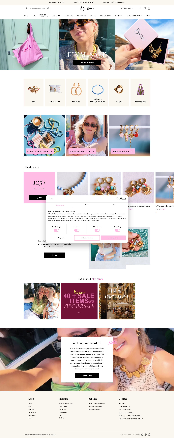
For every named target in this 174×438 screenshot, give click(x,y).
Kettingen (68, 15)
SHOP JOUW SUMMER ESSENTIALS (84, 2)
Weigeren (61, 238)
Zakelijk (93, 398)
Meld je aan (87, 376)
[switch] (76, 230)
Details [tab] (87, 205)
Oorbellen (56, 15)
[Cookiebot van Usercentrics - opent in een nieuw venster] (118, 199)
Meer (148, 15)
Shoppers (119, 15)
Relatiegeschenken (95, 409)
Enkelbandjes (105, 15)
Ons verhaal (62, 409)
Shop (31, 398)
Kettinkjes (32, 415)
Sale (26, 15)
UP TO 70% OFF (87, 62)
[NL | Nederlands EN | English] (127, 8)
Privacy (53, 434)
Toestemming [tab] (59, 205)
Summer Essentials (43, 15)
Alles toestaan (113, 238)
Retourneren (63, 406)
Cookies (61, 418)
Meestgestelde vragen (65, 403)
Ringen (93, 15)
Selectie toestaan (87, 238)
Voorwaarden (63, 412)
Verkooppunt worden (95, 406)
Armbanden (81, 15)
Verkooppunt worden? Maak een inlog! (114, 2)
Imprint (61, 415)
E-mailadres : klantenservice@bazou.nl (131, 418)
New (33, 15)
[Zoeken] (48, 8)
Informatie (64, 398)
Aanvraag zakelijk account (97, 403)
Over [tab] (114, 205)
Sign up (54, 255)
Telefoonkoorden (134, 15)
